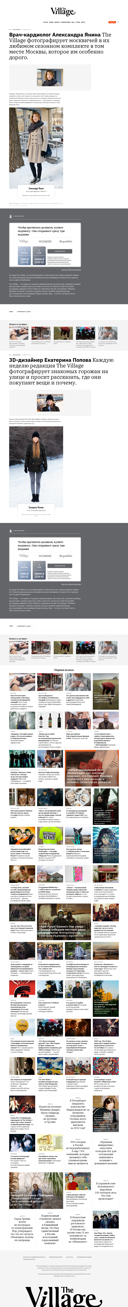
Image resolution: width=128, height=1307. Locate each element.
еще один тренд (98, 1000)
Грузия (40, 962)
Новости (50, 1104)
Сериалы (13, 731)
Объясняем (97, 693)
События (68, 1192)
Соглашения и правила (84, 1257)
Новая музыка (98, 808)
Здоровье (68, 693)
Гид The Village (42, 693)
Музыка (13, 846)
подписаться (60, 251)
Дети (83, 22)
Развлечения (65, 22)
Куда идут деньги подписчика (71, 269)
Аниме (95, 846)
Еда (72, 22)
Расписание (41, 1000)
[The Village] (64, 12)
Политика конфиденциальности (34, 1257)
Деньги (12, 1038)
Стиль (77, 22)
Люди (51, 22)
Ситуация (41, 846)
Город (45, 22)
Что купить (69, 731)
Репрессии (13, 1000)
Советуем (68, 808)
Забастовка (41, 885)
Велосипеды (69, 962)
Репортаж (13, 693)
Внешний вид (16, 29)
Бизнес (57, 22)
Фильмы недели (42, 808)
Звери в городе (70, 846)
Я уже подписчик (18, 216)
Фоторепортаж (43, 923)
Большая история (72, 767)
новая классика (15, 770)
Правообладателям (55, 1257)
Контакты (69, 1257)
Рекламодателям (29, 1259)
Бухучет (40, 731)
